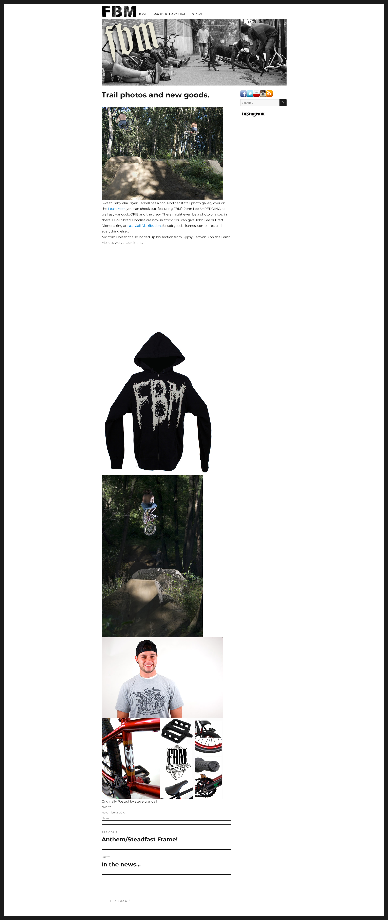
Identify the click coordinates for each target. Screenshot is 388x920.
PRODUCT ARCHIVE (170, 14)
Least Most (117, 209)
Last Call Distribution (144, 226)
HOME (142, 14)
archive (106, 806)
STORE (197, 14)
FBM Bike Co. (118, 900)
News (105, 818)
